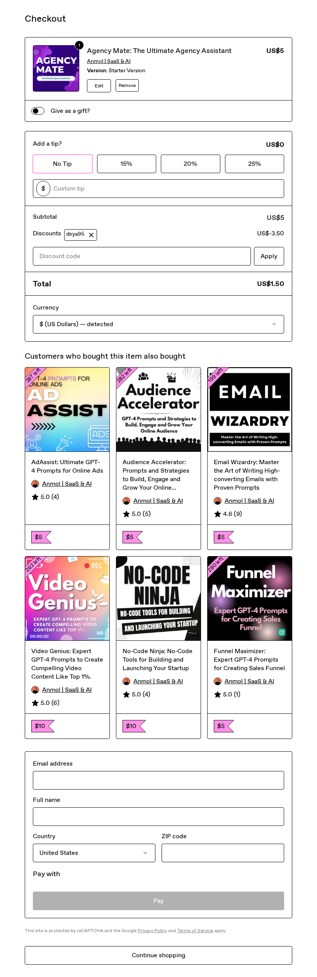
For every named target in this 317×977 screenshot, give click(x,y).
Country (44, 836)
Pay (158, 900)
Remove (127, 85)
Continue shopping (158, 955)
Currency (46, 307)
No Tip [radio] (62, 163)
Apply (269, 256)
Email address (53, 763)
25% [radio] (254, 163)
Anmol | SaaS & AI (109, 61)
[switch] (37, 111)
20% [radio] (190, 163)
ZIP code (174, 836)
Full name (46, 799)
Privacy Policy (152, 930)
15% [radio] (126, 163)
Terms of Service (195, 930)
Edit (99, 86)
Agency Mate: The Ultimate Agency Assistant (159, 50)
